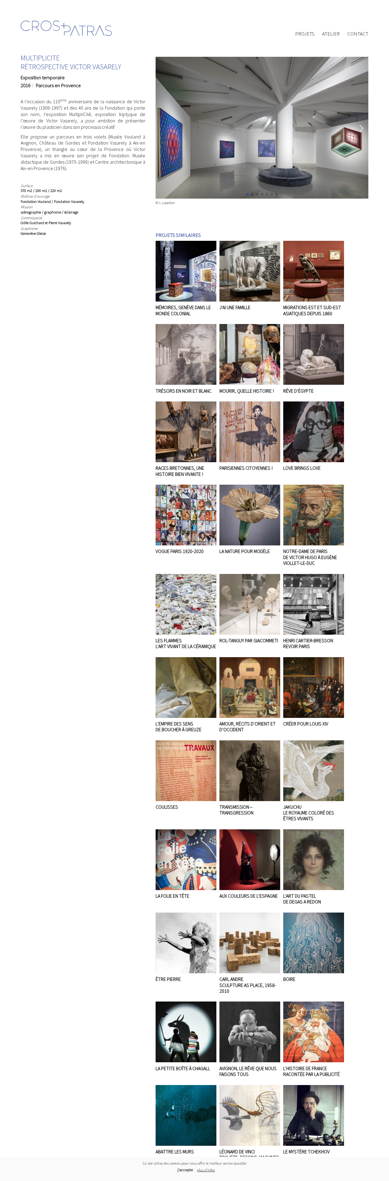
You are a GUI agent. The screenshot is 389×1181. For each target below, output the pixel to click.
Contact (357, 33)
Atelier (331, 33)
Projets (305, 33)
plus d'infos (206, 1169)
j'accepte (185, 1170)
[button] (361, 128)
